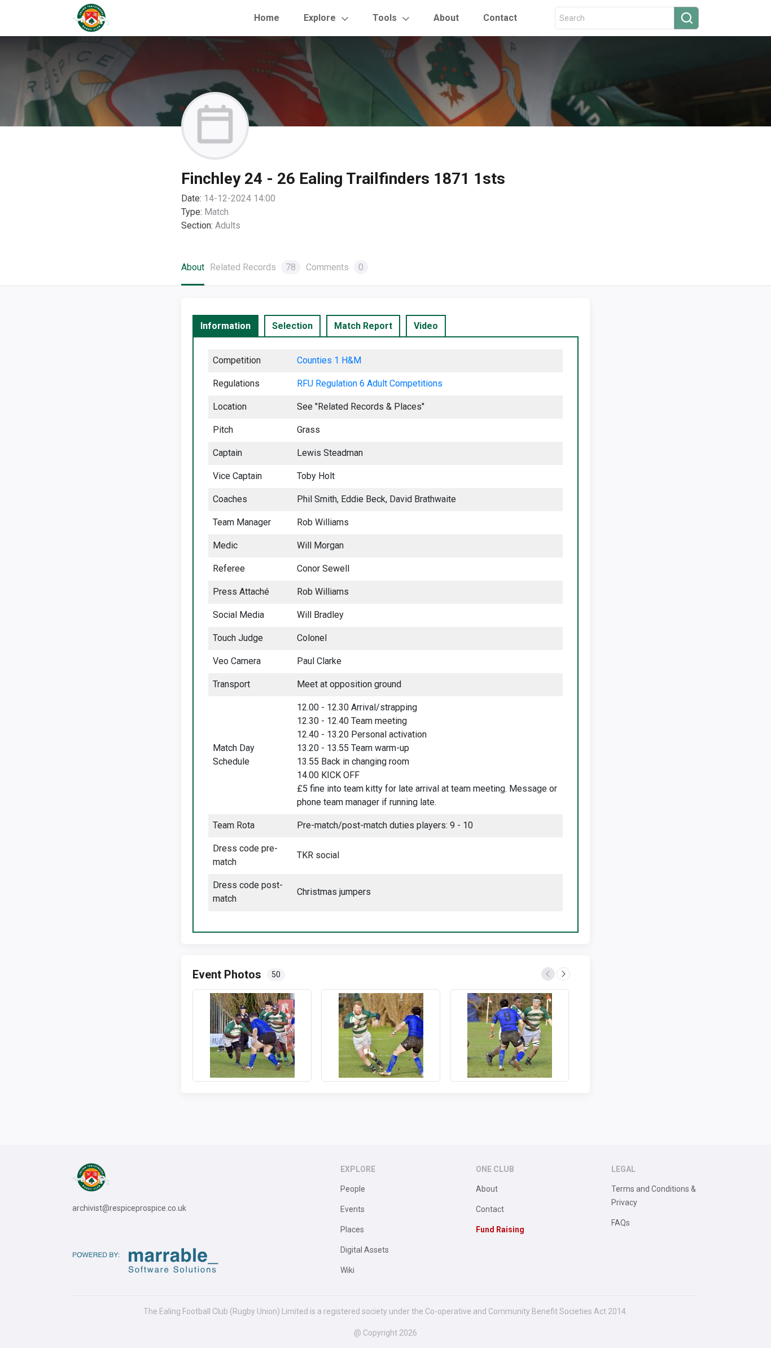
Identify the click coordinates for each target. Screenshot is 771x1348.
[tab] (225, 326)
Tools (385, 17)
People (352, 1188)
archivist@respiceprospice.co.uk (129, 1208)
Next (564, 974)
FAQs (620, 1222)
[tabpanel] (385, 634)
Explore (320, 17)
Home (266, 17)
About (446, 17)
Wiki (347, 1270)
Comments (334, 267)
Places (352, 1229)
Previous (548, 974)
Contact (500, 17)
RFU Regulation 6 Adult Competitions (370, 383)
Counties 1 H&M (329, 360)
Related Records (253, 267)
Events (352, 1209)
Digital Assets (364, 1249)
